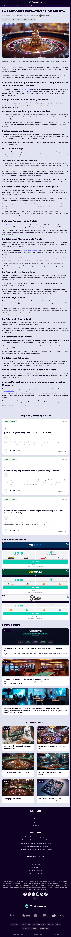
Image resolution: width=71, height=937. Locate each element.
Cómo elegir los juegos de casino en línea (35, 840)
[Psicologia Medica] (44, 915)
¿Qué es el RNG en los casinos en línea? (35, 846)
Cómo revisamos (35, 867)
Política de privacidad (36, 873)
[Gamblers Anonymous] (54, 915)
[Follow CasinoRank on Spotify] (41, 894)
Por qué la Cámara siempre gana (35, 837)
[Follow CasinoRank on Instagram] (29, 894)
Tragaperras (36, 825)
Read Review (35, 565)
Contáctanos (35, 864)
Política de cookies (38, 934)
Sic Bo (35, 822)
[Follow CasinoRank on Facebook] (25, 894)
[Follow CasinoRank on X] (33, 894)
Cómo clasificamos (35, 870)
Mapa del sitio (56, 934)
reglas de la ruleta (9, 391)
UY (34, 899)
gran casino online (26, 89)
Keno (35, 819)
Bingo (35, 816)
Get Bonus (35, 561)
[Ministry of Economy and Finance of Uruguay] (26, 915)
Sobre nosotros (35, 861)
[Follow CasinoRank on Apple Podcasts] (46, 894)
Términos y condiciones (17, 934)
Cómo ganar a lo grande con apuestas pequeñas (35, 843)
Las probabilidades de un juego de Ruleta (14, 224)
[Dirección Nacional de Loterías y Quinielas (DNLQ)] (13, 915)
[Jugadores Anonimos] (35, 915)
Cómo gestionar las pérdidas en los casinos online (35, 849)
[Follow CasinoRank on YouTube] (37, 894)
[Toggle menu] (3, 2)
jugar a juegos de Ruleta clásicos (30, 250)
